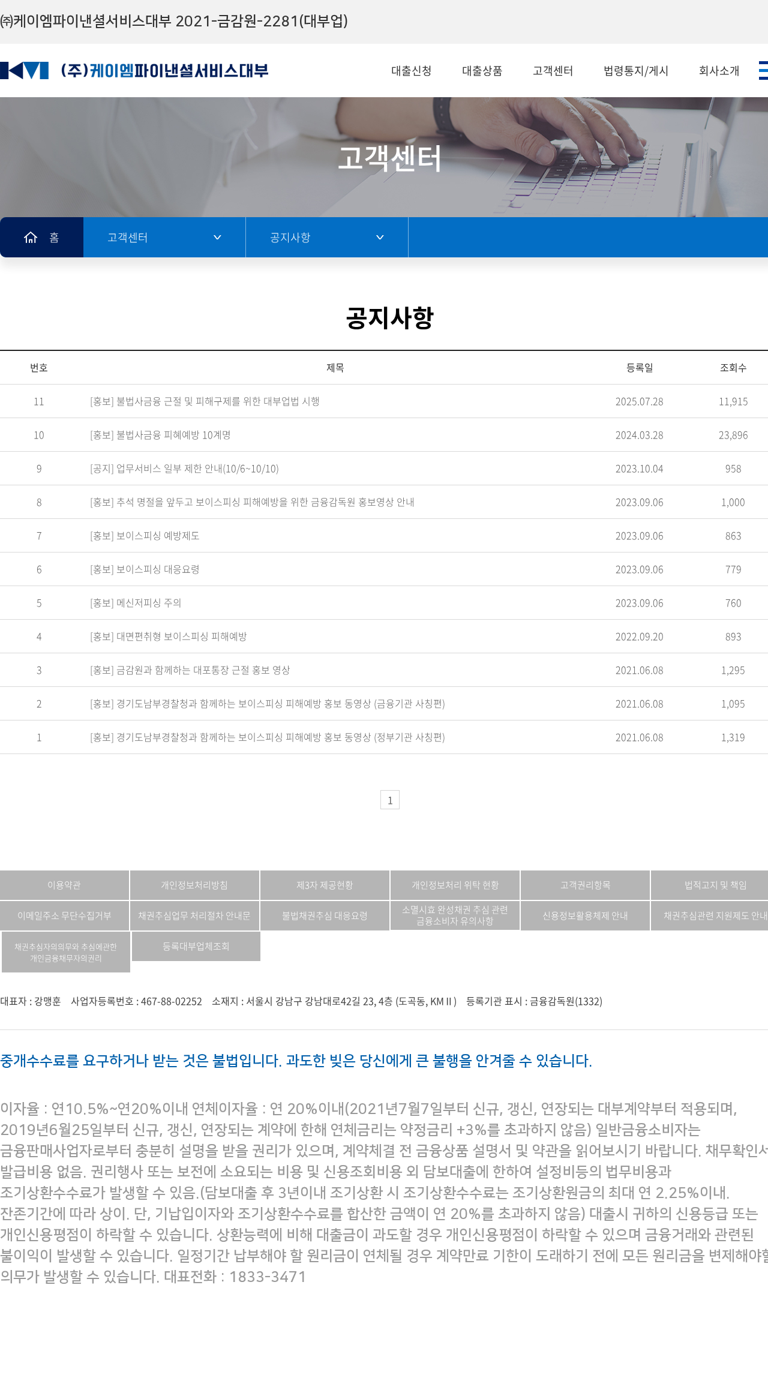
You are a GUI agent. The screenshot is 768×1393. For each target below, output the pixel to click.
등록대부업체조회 (196, 946)
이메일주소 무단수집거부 (64, 915)
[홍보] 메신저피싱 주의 (136, 602)
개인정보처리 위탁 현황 (455, 884)
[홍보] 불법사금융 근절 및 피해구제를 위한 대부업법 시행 (205, 401)
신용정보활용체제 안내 (585, 915)
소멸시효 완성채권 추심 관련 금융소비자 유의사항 (455, 915)
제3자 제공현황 (324, 884)
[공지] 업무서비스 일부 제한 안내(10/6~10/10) (184, 468)
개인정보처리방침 (194, 884)
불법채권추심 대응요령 (325, 915)
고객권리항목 (585, 884)
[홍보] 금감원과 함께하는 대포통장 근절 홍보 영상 (190, 669)
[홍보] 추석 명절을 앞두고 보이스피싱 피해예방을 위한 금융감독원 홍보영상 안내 (252, 501)
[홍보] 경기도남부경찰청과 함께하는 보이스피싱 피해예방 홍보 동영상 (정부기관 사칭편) (267, 736)
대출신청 (411, 70)
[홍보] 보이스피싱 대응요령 (145, 569)
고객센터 (553, 70)
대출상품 (482, 70)
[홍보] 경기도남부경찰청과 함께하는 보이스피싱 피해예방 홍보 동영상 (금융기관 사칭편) (267, 703)
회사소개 (719, 70)
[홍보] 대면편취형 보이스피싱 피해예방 (168, 636)
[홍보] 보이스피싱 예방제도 (145, 535)
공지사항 (290, 237)
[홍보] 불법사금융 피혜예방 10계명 (160, 434)
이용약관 (64, 884)
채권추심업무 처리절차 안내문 (194, 915)
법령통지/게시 (636, 70)
